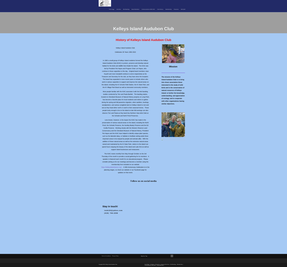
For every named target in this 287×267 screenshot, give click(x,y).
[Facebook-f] (172, 256)
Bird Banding (173, 264)
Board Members (160, 265)
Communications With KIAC (150, 265)
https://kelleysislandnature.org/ (111, 167)
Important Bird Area (165, 264)
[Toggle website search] (187, 9)
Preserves (157, 264)
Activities (152, 264)
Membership (179, 264)
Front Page (147, 264)
